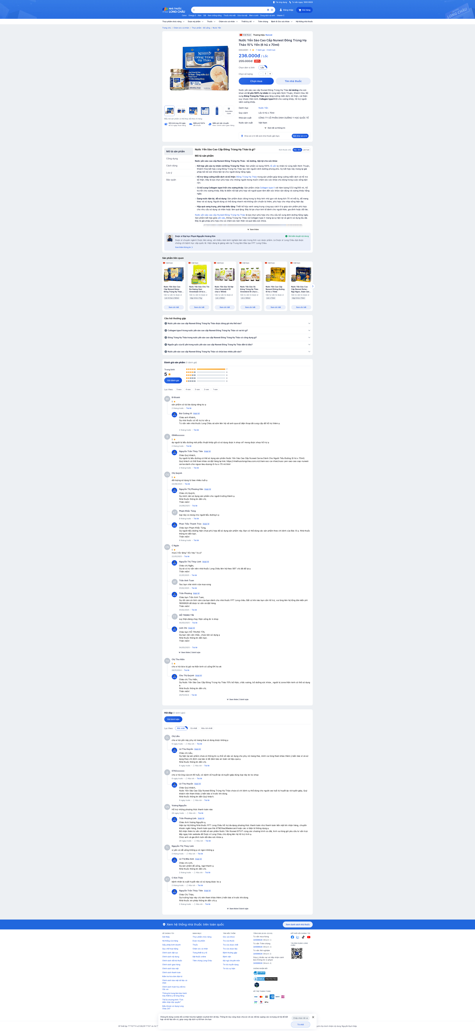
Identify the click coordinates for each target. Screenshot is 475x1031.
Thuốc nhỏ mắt (230, 15)
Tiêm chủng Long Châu (202, 960)
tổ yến (273, 166)
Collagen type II (267, 187)
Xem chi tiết (174, 307)
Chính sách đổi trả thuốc (172, 960)
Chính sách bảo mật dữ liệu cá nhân (174, 981)
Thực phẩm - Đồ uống (201, 28)
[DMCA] (265, 978)
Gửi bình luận (173, 719)
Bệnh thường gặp (230, 953)
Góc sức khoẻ (229, 937)
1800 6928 (308, 2)
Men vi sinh (253, 15)
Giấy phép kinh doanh (171, 945)
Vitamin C (280, 15)
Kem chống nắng (215, 15)
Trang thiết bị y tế (200, 953)
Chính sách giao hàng (171, 964)
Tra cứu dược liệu (230, 949)
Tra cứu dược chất (230, 945)
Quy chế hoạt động (170, 949)
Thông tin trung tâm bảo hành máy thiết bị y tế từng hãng (174, 994)
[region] (199, 68)
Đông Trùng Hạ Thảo (246, 177)
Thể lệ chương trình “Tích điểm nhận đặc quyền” (172, 1001)
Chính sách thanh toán (171, 972)
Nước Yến (217, 28)
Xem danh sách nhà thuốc (298, 924)
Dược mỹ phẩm (199, 941)
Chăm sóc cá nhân (181, 28)
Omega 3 (192, 15)
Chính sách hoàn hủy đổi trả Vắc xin (173, 988)
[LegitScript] (265, 984)
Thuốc (195, 945)
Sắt (204, 15)
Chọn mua (256, 81)
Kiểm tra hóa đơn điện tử (172, 976)
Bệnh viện (227, 957)
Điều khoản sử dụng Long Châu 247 (173, 1007)
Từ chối (300, 1024)
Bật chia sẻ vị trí (300, 136)
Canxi (184, 15)
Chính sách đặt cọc (170, 953)
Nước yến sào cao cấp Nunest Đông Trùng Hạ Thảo (220, 215)
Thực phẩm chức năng (202, 937)
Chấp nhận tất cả (300, 1018)
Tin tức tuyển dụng (231, 964)
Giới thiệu (166, 937)
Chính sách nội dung (170, 957)
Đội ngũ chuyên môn (231, 960)
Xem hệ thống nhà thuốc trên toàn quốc (195, 924)
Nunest (269, 35)
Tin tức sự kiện (229, 968)
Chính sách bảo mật (170, 968)
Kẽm (199, 15)
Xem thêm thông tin (183, 247)
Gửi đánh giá (173, 380)
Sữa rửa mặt (242, 15)
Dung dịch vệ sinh (267, 15)
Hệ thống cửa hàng (170, 941)
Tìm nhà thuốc (293, 81)
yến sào (221, 218)
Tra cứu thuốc (228, 941)
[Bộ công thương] (259, 973)
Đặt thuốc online (199, 957)
